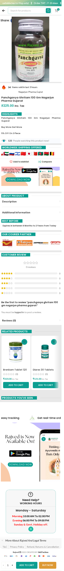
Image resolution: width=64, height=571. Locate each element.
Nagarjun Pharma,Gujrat (31, 91)
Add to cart (26, 565)
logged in (19, 312)
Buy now (47, 565)
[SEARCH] (48, 10)
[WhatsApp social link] (30, 529)
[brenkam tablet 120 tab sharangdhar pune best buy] (16, 352)
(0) (16, 374)
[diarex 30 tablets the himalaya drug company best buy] (46, 352)
